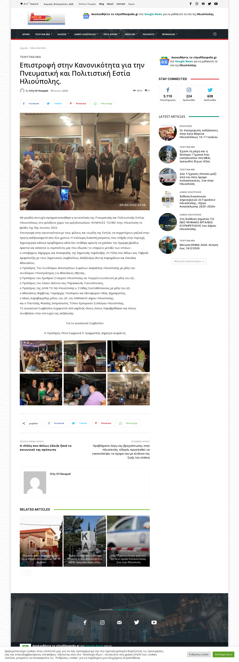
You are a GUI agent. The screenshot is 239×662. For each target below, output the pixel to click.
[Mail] (203, 4)
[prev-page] (22, 572)
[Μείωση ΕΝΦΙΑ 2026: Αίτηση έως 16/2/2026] (168, 245)
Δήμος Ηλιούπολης (190, 192)
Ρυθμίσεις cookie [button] (199, 654)
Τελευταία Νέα (38, 48)
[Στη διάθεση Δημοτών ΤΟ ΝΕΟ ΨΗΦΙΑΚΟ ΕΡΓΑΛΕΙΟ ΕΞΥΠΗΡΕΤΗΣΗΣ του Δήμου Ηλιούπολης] (168, 222)
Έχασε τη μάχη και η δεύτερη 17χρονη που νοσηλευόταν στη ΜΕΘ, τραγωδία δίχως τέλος (84, 559)
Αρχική (23, 48)
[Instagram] (197, 4)
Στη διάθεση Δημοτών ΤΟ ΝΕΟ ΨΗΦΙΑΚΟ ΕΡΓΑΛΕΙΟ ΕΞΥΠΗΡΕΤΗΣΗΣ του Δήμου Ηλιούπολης (198, 224)
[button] (214, 34)
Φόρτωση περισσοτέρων (187, 261)
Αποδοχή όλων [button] (223, 654)
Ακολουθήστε (189, 88)
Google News (153, 14)
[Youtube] (216, 4)
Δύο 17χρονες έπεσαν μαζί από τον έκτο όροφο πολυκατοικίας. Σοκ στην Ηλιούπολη (128, 559)
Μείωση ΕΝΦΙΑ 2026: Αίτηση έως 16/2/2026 (199, 246)
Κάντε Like (168, 88)
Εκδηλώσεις (40, 551)
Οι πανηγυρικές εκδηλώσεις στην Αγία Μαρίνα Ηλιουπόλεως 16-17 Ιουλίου (41, 559)
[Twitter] (210, 4)
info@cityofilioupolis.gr (126, 609)
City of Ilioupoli (38, 91)
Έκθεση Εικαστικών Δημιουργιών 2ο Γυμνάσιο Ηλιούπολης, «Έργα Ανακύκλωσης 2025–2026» (197, 201)
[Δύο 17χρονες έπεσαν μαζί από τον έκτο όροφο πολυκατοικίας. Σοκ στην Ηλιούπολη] (128, 541)
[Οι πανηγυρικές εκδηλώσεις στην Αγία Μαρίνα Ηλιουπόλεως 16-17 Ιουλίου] (41, 541)
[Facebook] (190, 4)
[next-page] (28, 572)
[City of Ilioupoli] (23, 90)
